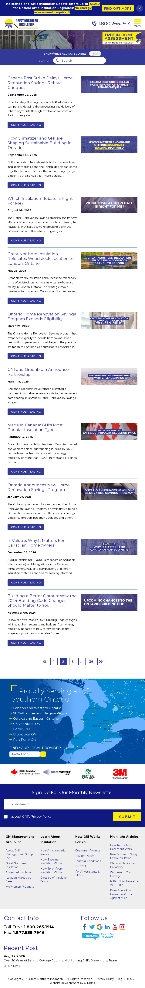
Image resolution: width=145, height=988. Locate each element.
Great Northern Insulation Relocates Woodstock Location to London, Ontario (41, 258)
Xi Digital (90, 983)
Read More (13, 966)
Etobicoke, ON (24, 734)
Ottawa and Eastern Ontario (36, 718)
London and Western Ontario (37, 708)
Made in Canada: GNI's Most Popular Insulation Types (35, 427)
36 (91, 662)
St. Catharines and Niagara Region (40, 713)
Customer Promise (87, 850)
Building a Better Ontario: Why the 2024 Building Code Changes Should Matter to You (42, 600)
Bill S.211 (80, 866)
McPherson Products (20, 886)
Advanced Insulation (19, 872)
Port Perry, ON (24, 739)
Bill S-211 (131, 979)
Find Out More (118, 8)
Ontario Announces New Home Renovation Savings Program (39, 487)
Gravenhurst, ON (26, 724)
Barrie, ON (21, 729)
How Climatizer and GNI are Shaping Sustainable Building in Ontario (40, 143)
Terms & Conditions (88, 861)
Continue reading (26, 125)
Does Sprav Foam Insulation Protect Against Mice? (122, 894)
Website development (64, 983)
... (82, 662)
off (97, 54)
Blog (119, 979)
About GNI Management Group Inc (19, 854)
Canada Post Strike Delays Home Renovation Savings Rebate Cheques (40, 83)
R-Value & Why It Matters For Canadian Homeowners (36, 542)
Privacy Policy (41, 816)
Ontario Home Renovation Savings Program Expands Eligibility (42, 316)
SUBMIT (127, 817)
